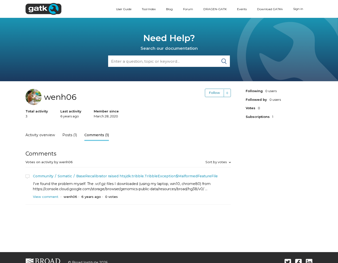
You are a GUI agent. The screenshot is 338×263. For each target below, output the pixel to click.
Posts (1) (69, 135)
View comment (45, 197)
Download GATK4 (270, 9)
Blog (169, 9)
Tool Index (149, 9)
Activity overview (40, 135)
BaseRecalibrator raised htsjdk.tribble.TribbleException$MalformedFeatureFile (147, 176)
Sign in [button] (298, 9)
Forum (188, 9)
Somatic (65, 176)
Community (43, 176)
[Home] (43, 8)
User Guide (123, 9)
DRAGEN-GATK (215, 9)
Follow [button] (214, 93)
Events (242, 9)
